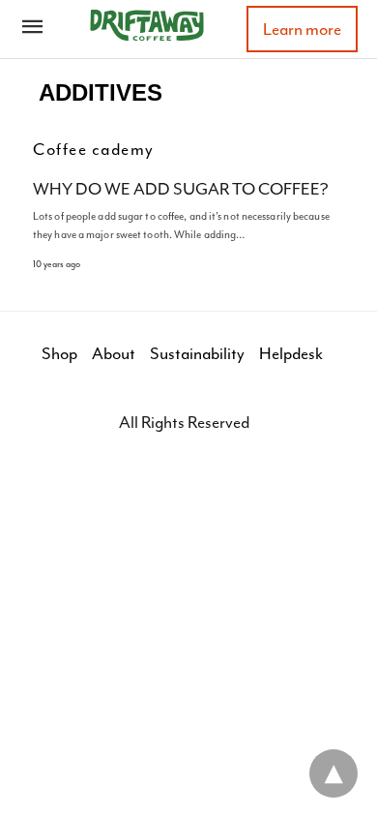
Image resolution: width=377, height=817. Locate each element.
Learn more (302, 29)
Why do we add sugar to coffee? (181, 188)
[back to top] (333, 773)
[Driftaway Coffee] (147, 25)
